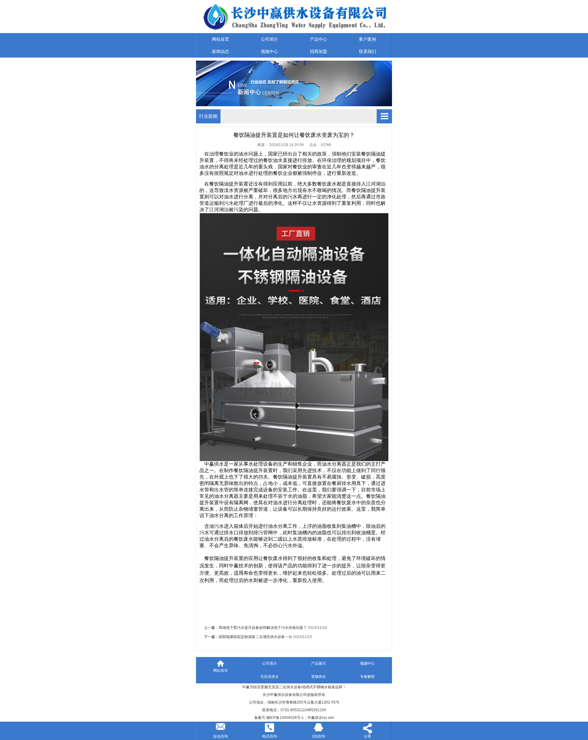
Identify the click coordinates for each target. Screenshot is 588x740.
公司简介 (269, 39)
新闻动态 (220, 51)
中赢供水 (314, 718)
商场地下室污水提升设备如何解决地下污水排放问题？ (263, 627)
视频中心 (269, 51)
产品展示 (318, 663)
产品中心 (318, 39)
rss (324, 718)
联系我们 (367, 51)
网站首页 (220, 39)
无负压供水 (269, 676)
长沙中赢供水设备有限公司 (285, 695)
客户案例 (367, 39)
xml (331, 718)
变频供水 (318, 676)
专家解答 (367, 676)
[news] (294, 104)
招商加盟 (318, 51)
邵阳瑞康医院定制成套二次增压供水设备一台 (255, 637)
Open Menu (384, 116)
